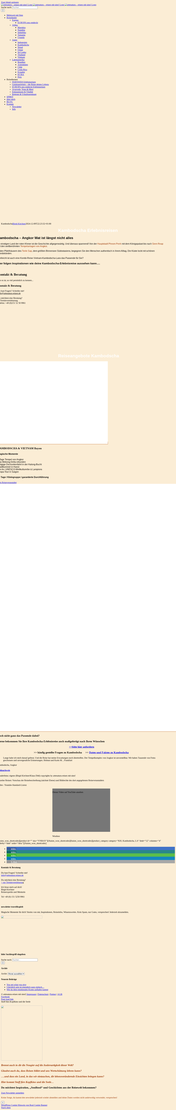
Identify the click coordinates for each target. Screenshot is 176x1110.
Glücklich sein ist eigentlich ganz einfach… (25, 987)
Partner (53, 994)
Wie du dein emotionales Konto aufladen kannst (27, 989)
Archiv (4, 973)
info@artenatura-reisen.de (12, 875)
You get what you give (16, 984)
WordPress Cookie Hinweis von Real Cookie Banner (24, 1105)
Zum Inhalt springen (10, 2)
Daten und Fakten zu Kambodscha (109, 752)
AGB (59, 994)
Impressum (31, 994)
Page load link (7, 999)
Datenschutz (43, 994)
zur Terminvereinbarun (12, 882)
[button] (11, 849)
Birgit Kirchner (19, 224)
